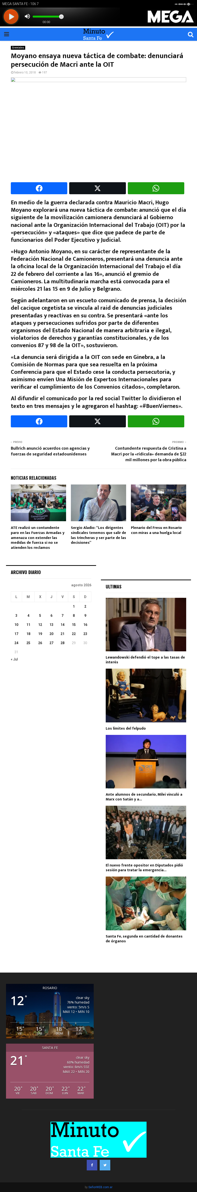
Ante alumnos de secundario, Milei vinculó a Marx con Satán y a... (144, 797)
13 (51, 625)
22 (74, 634)
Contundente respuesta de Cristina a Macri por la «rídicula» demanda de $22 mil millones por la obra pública (148, 454)
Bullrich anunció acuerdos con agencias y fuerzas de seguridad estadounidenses (50, 451)
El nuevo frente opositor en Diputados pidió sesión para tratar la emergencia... (144, 867)
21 (62, 634)
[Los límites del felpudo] (146, 695)
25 (28, 643)
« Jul (14, 659)
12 (40, 625)
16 (85, 625)
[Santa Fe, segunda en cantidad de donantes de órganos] (146, 903)
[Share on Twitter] (97, 188)
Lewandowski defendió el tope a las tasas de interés (145, 660)
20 (51, 634)
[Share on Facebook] (39, 188)
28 (62, 643)
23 (85, 634)
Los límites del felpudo (126, 728)
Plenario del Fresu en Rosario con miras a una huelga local (156, 530)
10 (16, 625)
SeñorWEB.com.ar (100, 1187)
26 (40, 643)
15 (74, 625)
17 (16, 634)
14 (62, 625)
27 (51, 643)
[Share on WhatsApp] (156, 188)
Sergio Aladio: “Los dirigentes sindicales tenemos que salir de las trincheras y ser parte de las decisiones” (98, 535)
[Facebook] (92, 1165)
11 (28, 625)
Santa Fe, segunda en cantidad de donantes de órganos (144, 938)
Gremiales (18, 47)
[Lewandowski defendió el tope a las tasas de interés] (146, 624)
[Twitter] (105, 1165)
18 (28, 634)
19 (40, 634)
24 (16, 643)
